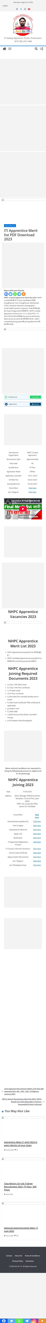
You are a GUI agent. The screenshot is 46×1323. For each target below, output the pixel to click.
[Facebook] (6, 294)
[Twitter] (11, 294)
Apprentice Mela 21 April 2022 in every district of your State (20, 1144)
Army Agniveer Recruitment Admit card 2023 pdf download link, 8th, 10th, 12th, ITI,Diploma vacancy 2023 (23, 1091)
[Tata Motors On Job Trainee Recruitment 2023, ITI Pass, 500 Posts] (23, 1159)
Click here (37, 821)
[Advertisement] (23, 82)
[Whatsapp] (15, 294)
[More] (24, 294)
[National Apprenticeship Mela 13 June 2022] (23, 1203)
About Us (18, 1256)
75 (17, 1150)
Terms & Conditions (32, 1256)
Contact (9, 1256)
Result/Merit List (10, 225)
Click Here (32, 488)
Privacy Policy (17, 1261)
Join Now (36, 397)
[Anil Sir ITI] (4, 48)
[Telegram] (19, 294)
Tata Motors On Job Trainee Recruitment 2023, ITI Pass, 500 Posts (20, 1186)
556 (17, 1235)
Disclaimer (30, 1261)
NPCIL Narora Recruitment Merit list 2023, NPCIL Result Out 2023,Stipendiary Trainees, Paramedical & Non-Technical (22, 1101)
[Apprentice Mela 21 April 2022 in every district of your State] (23, 1118)
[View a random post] (41, 48)
